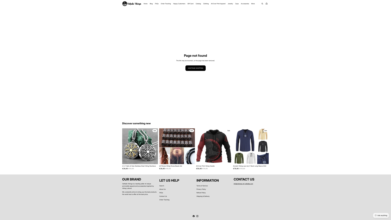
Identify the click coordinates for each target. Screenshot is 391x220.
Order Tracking (164, 200)
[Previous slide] (125, 146)
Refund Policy (201, 193)
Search (161, 186)
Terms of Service (202, 186)
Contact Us (163, 196)
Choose (156, 161)
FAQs (161, 193)
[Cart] (266, 3)
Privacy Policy (201, 189)
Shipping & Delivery (203, 196)
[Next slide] (155, 146)
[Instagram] (197, 216)
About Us (162, 189)
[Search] (262, 3)
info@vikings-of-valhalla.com (243, 184)
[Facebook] (193, 216)
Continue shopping (195, 68)
